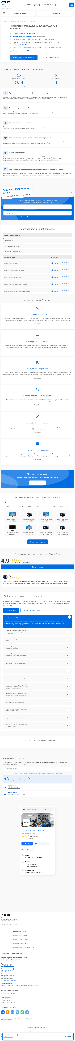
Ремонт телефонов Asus (20, 935)
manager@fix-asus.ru (8, 980)
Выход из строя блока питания (14, 270)
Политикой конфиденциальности (53, 773)
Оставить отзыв (37, 567)
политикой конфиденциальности (45, 216)
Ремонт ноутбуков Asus (20, 939)
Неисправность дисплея (11, 263)
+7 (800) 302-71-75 (50, 4)
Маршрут (29, 843)
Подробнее (37, 324)
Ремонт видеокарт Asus (20, 943)
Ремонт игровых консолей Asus (23, 947)
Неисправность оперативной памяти (15, 284)
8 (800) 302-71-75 (7, 971)
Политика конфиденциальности (37, 1027)
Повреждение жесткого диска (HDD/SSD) (17, 291)
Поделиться (3, 1012)
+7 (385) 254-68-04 (33, 4)
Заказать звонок (38, 483)
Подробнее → (65, 263)
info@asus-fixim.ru (7, 976)
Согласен (68, 1036)
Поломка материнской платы (13, 277)
